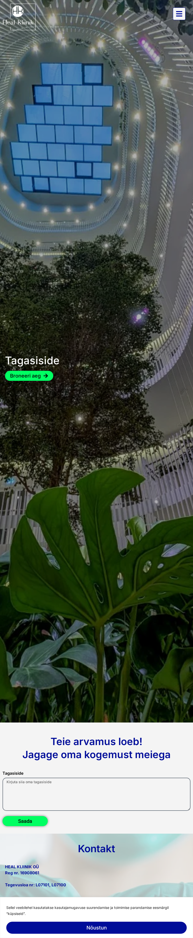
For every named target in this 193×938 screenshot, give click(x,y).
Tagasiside (13, 773)
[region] (96, 917)
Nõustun (96, 928)
